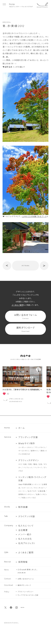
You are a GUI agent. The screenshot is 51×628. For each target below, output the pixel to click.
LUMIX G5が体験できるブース (34, 216)
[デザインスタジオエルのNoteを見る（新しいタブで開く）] (22, 607)
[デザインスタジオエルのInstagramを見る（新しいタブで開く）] (16, 607)
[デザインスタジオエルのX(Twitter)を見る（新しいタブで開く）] (5, 607)
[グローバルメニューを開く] (4, 4)
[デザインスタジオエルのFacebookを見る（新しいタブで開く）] (11, 607)
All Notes (25, 266)
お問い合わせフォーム (25, 316)
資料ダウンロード (25, 329)
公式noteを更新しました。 (28, 570)
